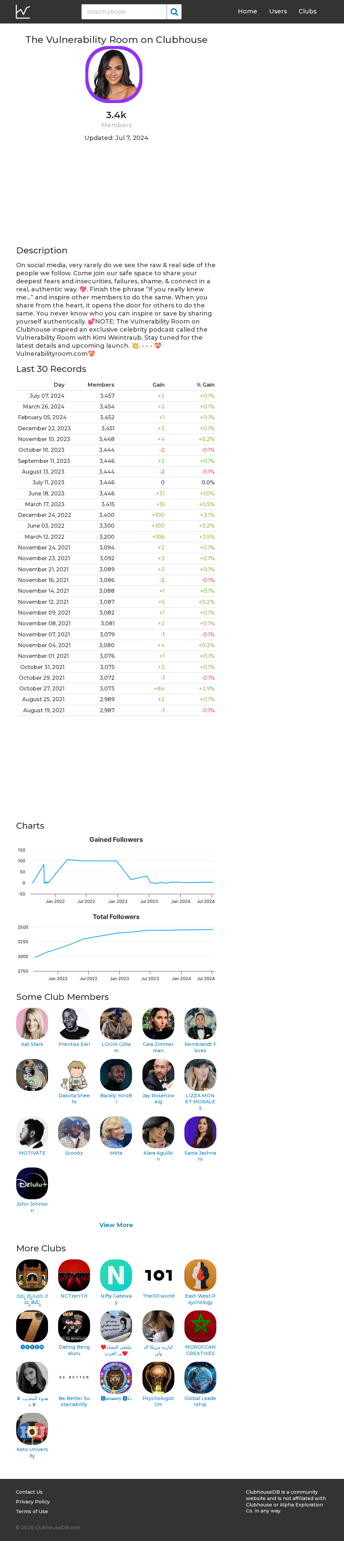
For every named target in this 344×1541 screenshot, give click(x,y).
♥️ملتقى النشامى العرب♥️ (116, 1350)
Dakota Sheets (74, 1099)
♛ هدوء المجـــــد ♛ (32, 1401)
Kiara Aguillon (158, 1156)
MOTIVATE (32, 1153)
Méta (116, 1153)
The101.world (158, 1296)
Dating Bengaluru (74, 1350)
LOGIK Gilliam (116, 1047)
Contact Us (29, 1492)
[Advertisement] (116, 198)
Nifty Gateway (116, 1299)
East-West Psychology (200, 1299)
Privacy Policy (33, 1502)
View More (116, 1225)
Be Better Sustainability (74, 1401)
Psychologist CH (158, 1401)
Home (247, 11)
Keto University (32, 1452)
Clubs (307, 11)
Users (278, 11)
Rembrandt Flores (200, 1047)
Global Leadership (200, 1401)
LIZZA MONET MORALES (200, 1102)
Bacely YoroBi (116, 1099)
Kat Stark (32, 1044)
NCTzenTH (74, 1296)
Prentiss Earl (74, 1044)
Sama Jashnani (200, 1156)
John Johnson (32, 1207)
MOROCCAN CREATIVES (200, 1350)
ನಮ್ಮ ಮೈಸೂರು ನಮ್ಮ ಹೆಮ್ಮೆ (32, 1299)
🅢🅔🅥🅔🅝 (32, 1347)
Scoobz (74, 1153)
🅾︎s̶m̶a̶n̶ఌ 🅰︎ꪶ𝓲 (116, 1398)
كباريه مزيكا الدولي (158, 1350)
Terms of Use (32, 1511)
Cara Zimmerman (158, 1047)
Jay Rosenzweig (158, 1099)
